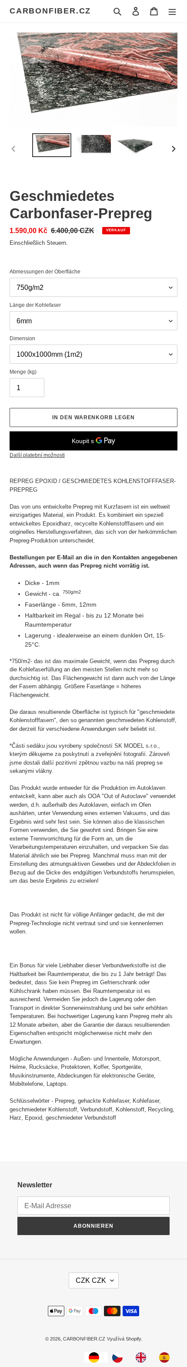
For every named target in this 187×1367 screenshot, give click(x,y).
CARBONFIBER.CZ (50, 11)
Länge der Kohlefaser (35, 305)
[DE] (96, 1357)
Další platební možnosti (37, 455)
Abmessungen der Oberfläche (45, 272)
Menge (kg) (23, 372)
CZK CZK (91, 1280)
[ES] (166, 1357)
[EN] (143, 1357)
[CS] (119, 1357)
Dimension (22, 338)
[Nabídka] (172, 11)
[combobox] (96, 1357)
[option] (119, 1357)
